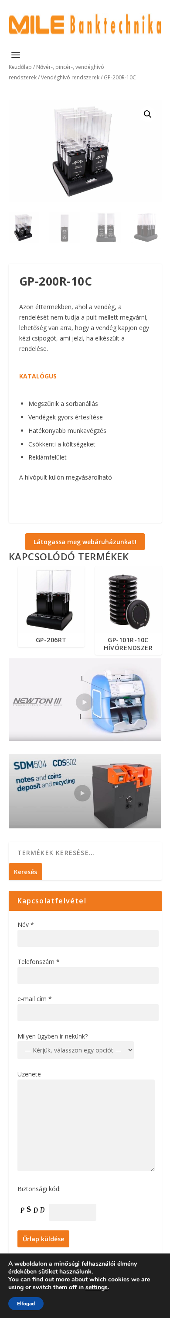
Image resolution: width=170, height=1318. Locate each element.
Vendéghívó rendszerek (70, 77)
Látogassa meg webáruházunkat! (85, 542)
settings (96, 1287)
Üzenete (29, 1074)
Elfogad (26, 1303)
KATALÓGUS (38, 376)
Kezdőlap (20, 67)
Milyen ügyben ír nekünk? (52, 1036)
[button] (148, 114)
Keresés (25, 872)
